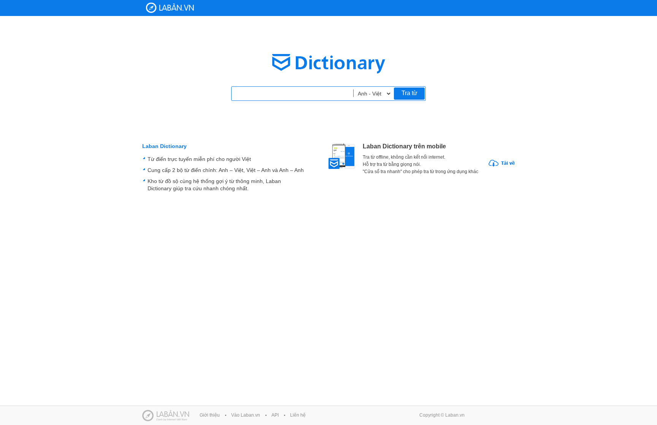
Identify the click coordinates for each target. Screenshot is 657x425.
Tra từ (409, 93)
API (275, 415)
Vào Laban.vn (245, 415)
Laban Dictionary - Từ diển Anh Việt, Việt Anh (170, 8)
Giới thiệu (210, 415)
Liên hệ (298, 415)
